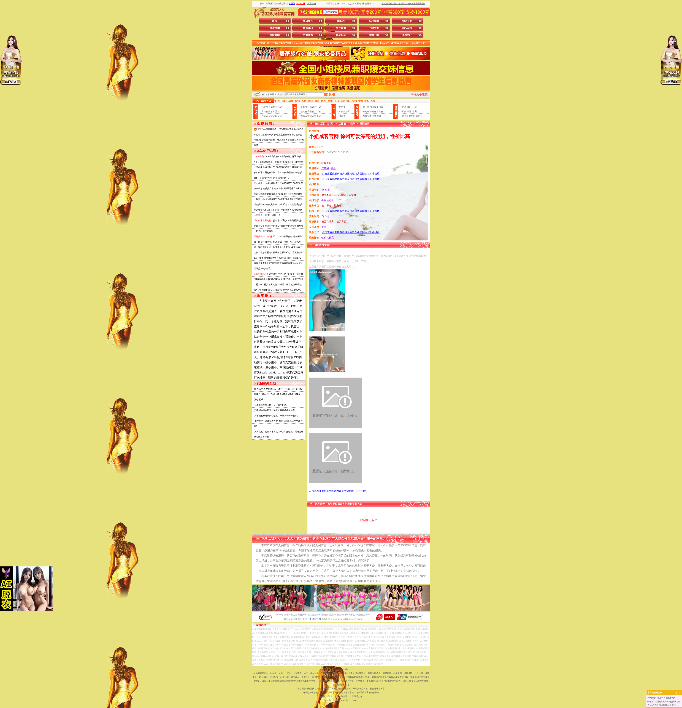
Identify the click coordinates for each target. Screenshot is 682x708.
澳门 (409, 107)
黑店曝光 (308, 21)
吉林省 (264, 116)
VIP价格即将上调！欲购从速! (661, 697)
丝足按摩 (341, 28)
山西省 (264, 111)
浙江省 (317, 107)
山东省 (278, 116)
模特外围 (275, 35)
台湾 (414, 107)
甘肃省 (380, 111)
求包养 (341, 21)
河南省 (317, 116)
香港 (404, 107)
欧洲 (409, 111)
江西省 (317, 111)
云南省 (366, 111)
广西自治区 (344, 111)
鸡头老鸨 (407, 28)
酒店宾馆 (407, 21)
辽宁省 (271, 116)
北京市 (264, 107)
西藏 (365, 116)
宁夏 (369, 116)
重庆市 (366, 107)
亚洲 (404, 111)
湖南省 (304, 116)
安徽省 (310, 111)
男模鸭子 (407, 35)
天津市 (271, 107)
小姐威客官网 (314, 619)
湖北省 (310, 116)
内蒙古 (271, 111)
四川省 (373, 107)
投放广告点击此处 (341, 669)
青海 (374, 116)
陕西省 (373, 111)
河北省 (278, 107)
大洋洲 (405, 116)
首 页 (275, 21)
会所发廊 (275, 28)
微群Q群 (374, 35)
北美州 (412, 116)
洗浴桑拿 (374, 21)
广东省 (342, 107)
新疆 (379, 116)
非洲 (414, 111)
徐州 (352, 123)
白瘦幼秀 (308, 35)
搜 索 (330, 94)
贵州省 (380, 107)
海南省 (342, 116)
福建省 (304, 111)
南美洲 (419, 116)
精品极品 (341, 35)
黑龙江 (278, 111)
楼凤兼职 (308, 28)
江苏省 (310, 107)
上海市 (304, 107)
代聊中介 (374, 28)
